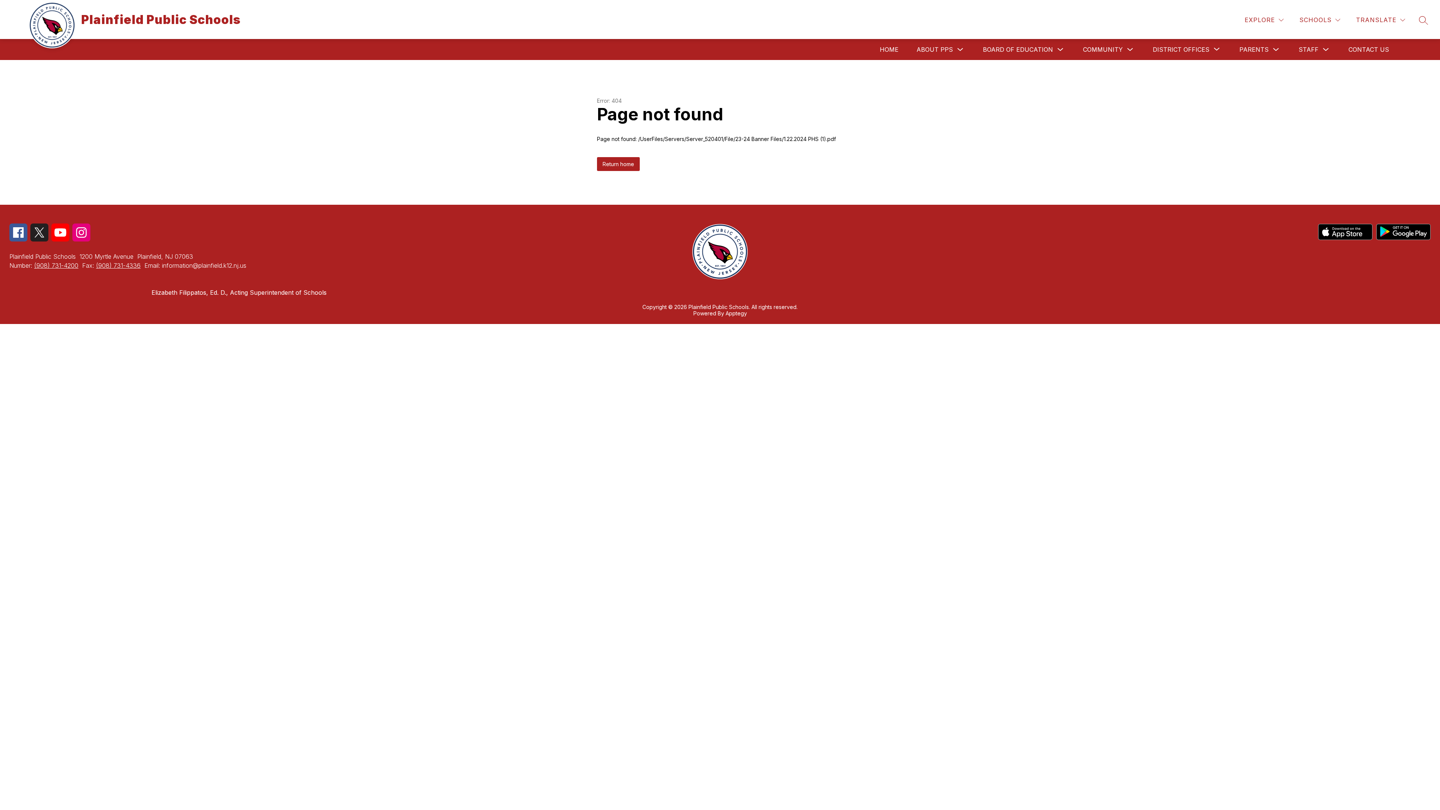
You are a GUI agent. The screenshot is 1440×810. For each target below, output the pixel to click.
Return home (618, 164)
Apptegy (736, 313)
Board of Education (1018, 49)
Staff (1308, 49)
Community (1103, 49)
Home (889, 49)
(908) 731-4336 (118, 265)
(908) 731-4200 (56, 265)
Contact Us (1368, 49)
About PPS (934, 49)
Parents (1254, 49)
